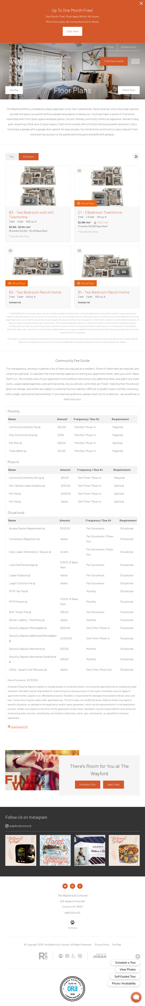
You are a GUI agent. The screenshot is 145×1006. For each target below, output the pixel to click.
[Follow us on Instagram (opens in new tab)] (72, 886)
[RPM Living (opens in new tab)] (43, 958)
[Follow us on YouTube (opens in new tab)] (65, 886)
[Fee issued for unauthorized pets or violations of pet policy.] (44, 486)
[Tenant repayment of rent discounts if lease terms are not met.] (38, 539)
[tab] (11, 156)
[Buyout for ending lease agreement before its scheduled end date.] (50, 552)
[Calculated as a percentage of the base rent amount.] (37, 565)
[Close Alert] (141, 4)
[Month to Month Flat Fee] (27, 591)
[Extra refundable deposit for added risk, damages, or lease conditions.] (10, 641)
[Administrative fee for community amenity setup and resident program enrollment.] (43, 478)
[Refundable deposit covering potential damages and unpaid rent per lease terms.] (46, 628)
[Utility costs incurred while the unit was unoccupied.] (46, 670)
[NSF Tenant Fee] (30, 612)
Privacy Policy (102, 944)
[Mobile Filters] (136, 156)
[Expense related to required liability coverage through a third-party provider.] (43, 620)
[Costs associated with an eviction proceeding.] (34, 584)
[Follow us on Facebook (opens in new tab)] (80, 886)
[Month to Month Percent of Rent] (26, 602)
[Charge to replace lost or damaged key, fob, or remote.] (44, 529)
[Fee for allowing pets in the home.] (20, 494)
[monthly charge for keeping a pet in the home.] (21, 443)
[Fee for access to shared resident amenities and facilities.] (39, 427)
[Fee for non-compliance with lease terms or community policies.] (29, 576)
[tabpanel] (72, 255)
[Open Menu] (135, 61)
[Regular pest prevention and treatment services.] (36, 435)
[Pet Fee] (20, 502)
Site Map (116, 944)
